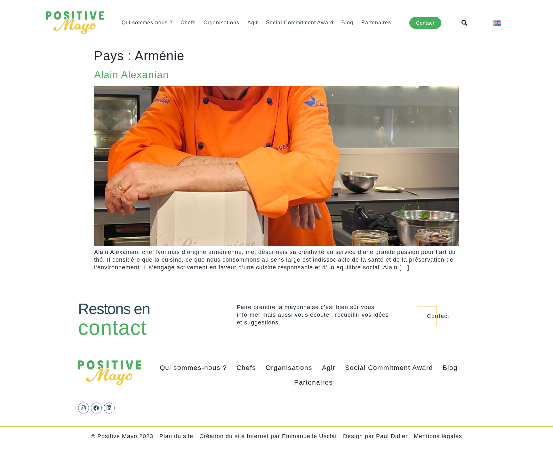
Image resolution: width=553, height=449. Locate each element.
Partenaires (376, 22)
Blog (347, 22)
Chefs (188, 22)
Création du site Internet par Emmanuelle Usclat (268, 436)
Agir (252, 22)
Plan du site (176, 436)
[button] (464, 23)
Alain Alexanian (131, 74)
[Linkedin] (109, 408)
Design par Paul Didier (375, 436)
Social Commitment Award (299, 22)
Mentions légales (438, 436)
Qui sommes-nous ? (147, 22)
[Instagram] (83, 408)
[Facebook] (96, 408)
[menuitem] (497, 22)
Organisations (221, 22)
